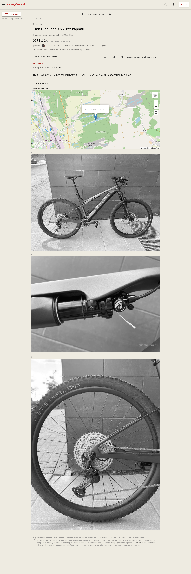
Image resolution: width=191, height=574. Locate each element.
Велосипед (37, 24)
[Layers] (155, 95)
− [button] (156, 106)
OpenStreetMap (153, 148)
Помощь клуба (141, 543)
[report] (138, 56)
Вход (184, 4)
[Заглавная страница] (16, 2)
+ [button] (156, 102)
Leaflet (143, 148)
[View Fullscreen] (156, 112)
